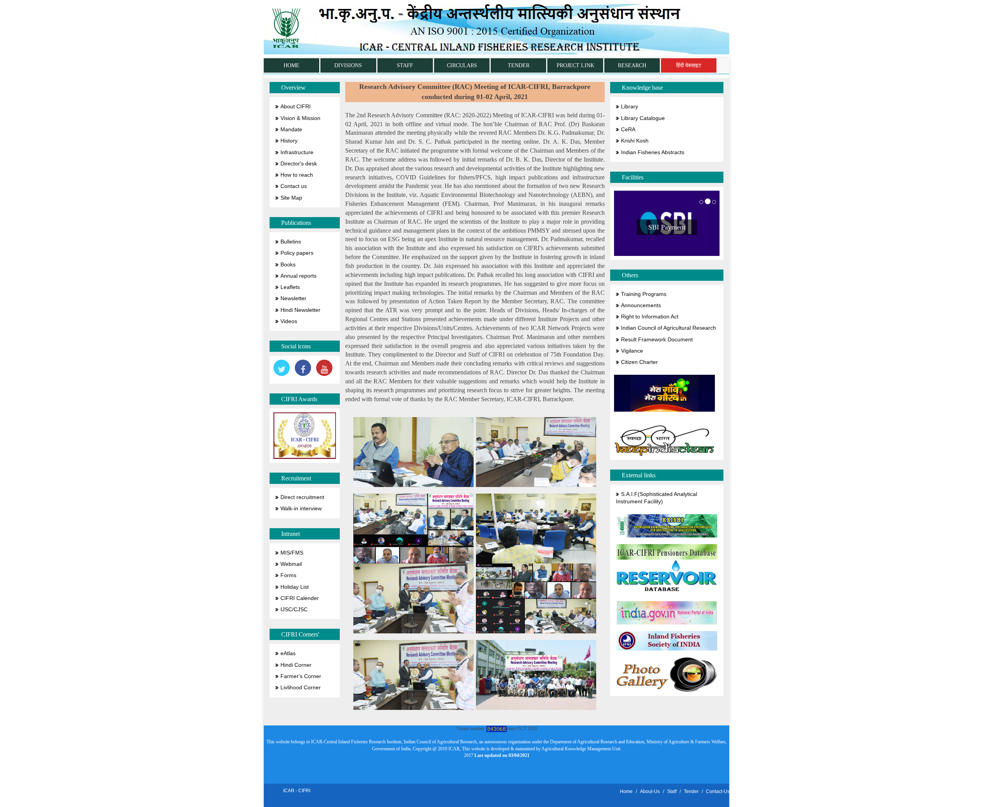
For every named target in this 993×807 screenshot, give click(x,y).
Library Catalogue (643, 118)
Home (626, 791)
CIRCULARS (462, 65)
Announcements (641, 305)
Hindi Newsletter (300, 310)
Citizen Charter (639, 362)
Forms (288, 575)
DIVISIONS (348, 65)
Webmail (291, 564)
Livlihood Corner (300, 687)
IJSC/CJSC (294, 609)
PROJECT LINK (575, 65)
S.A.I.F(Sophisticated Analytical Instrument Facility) (656, 497)
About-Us (650, 791)
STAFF (405, 65)
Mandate (291, 129)
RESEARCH (632, 65)
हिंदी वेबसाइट (688, 65)
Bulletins (290, 242)
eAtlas (288, 653)
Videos (288, 321)
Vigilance (632, 351)
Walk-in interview (301, 508)
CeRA (628, 129)
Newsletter (293, 298)
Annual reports (298, 276)
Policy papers (296, 253)
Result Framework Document (657, 340)
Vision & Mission (300, 118)
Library (629, 107)
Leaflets (290, 287)
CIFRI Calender (299, 598)
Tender (691, 791)
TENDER (518, 65)
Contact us (293, 186)
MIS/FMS (291, 553)
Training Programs (643, 294)
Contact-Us (718, 791)
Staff (671, 791)
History (289, 141)
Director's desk (298, 164)
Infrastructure (296, 152)
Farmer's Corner (300, 676)
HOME (291, 65)
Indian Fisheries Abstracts (652, 152)
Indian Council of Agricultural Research (668, 328)
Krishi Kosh (635, 141)
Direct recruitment (302, 497)
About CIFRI (295, 107)
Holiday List (294, 587)
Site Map (291, 198)
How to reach (296, 175)
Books (288, 265)
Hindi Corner (295, 665)
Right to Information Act (649, 317)
